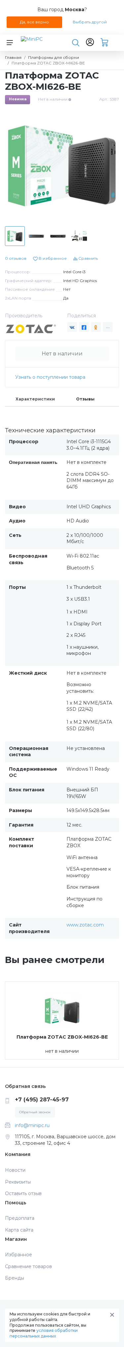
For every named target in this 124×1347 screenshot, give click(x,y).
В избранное (52, 258)
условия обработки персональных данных (44, 1333)
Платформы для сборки (53, 57)
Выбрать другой (90, 21)
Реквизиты (18, 1182)
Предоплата (19, 1218)
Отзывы (85, 399)
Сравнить (87, 258)
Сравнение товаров (28, 1266)
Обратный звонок (35, 1112)
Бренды (14, 1278)
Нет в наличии (62, 353)
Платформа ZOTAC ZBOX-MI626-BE (62, 1037)
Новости (15, 1170)
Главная (13, 57)
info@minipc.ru (32, 1125)
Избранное (18, 1255)
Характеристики (35, 399)
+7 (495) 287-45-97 (42, 1099)
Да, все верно (34, 21)
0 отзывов (15, 258)
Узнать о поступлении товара (50, 377)
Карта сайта (19, 1230)
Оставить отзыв (23, 1193)
